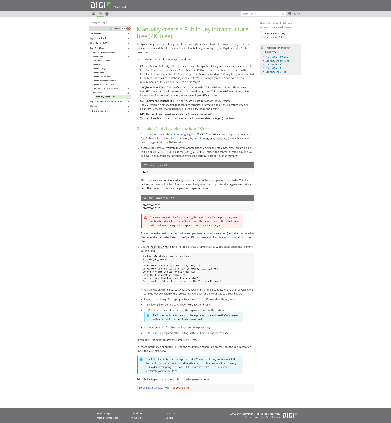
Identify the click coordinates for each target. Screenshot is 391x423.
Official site (136, 413)
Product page (104, 413)
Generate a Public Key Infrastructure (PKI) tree (275, 35)
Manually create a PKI (105, 96)
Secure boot (98, 56)
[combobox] (263, 13)
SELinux (96, 64)
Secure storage (99, 68)
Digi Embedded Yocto (101, 38)
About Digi (136, 417)
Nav (298, 13)
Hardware (95, 106)
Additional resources (100, 111)
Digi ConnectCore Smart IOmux (106, 101)
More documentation (108, 417)
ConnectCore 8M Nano (277, 60)
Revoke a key (147, 95)
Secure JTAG (98, 72)
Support (168, 417)
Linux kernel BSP (98, 43)
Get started (96, 33)
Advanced (97, 92)
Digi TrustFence (98, 48)
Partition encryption (101, 60)
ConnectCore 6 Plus (275, 71)
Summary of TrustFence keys (105, 88)
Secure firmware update (103, 84)
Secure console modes (102, 76)
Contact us (169, 413)
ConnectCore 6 (99, 23)
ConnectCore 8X (273, 68)
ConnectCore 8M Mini (276, 57)
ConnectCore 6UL (274, 64)
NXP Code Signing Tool (183, 134)
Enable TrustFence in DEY (104, 52)
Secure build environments (104, 80)
